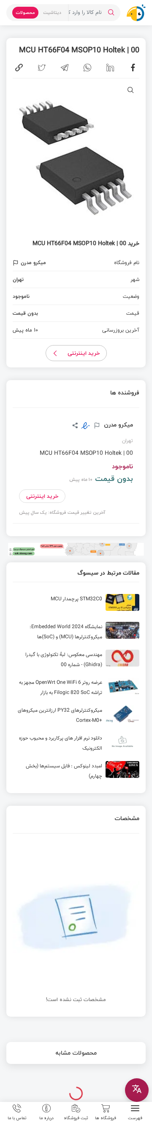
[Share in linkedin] (110, 67)
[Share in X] (41, 67)
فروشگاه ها (105, 1117)
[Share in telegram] (64, 67)
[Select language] (137, 1090)
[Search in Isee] (111, 12)
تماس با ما (17, 1117)
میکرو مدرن (117, 425)
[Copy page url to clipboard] (19, 67)
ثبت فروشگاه (76, 1117)
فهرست (135, 1117)
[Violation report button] (17, 263)
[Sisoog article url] (76, 606)
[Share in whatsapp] (87, 67)
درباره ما (46, 1117)
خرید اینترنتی (84, 353)
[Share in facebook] (133, 67)
